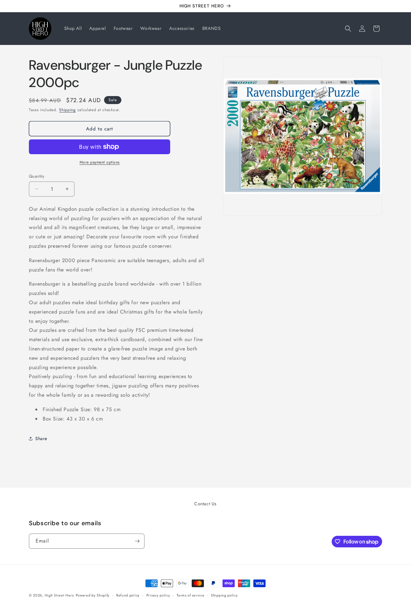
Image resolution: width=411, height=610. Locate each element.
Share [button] (41, 438)
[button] (348, 29)
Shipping (67, 110)
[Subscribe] (137, 541)
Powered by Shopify (93, 595)
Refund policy (128, 595)
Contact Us (205, 503)
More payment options (100, 162)
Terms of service (190, 595)
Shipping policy (224, 595)
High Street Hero (59, 595)
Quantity (36, 176)
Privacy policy (158, 595)
